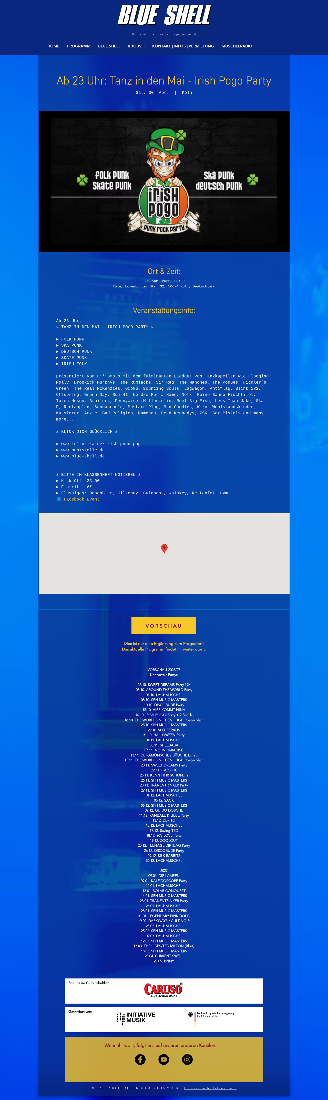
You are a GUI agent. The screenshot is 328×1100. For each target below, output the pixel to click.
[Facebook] (140, 1059)
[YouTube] (163, 1059)
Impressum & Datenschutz (210, 1088)
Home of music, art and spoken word (164, 34)
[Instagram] (187, 1059)
